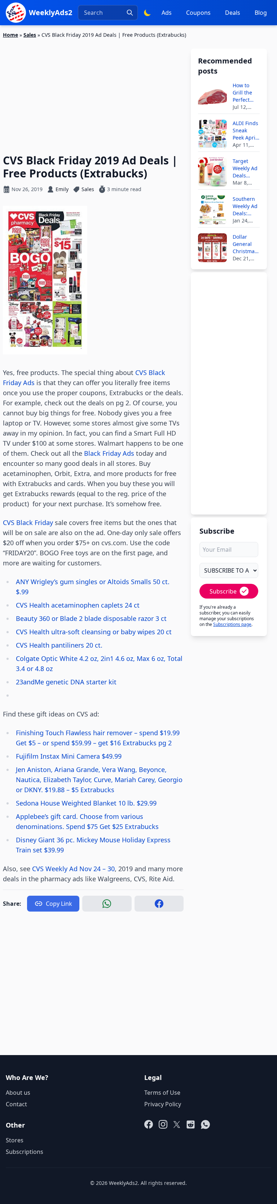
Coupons (198, 13)
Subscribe (223, 591)
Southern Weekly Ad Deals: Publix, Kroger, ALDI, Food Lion (245, 206)
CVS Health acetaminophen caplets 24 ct (78, 605)
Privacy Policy (162, 1104)
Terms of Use (162, 1093)
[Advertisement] (93, 91)
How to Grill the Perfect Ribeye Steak (242, 92)
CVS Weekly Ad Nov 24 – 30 (73, 868)
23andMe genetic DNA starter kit (66, 682)
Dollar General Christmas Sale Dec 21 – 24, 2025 (245, 244)
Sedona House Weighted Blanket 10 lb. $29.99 (86, 803)
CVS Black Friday (28, 522)
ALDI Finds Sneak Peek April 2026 (245, 130)
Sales (29, 34)
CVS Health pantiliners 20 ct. (59, 645)
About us (18, 1093)
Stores (14, 1140)
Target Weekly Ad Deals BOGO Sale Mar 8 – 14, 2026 (246, 168)
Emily (62, 189)
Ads (167, 13)
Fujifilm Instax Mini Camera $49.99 (69, 756)
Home (10, 34)
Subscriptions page (232, 624)
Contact (16, 1104)
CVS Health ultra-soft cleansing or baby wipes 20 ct (94, 631)
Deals (232, 13)
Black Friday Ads (109, 453)
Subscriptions (24, 1152)
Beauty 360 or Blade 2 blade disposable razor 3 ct (91, 618)
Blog (261, 13)
